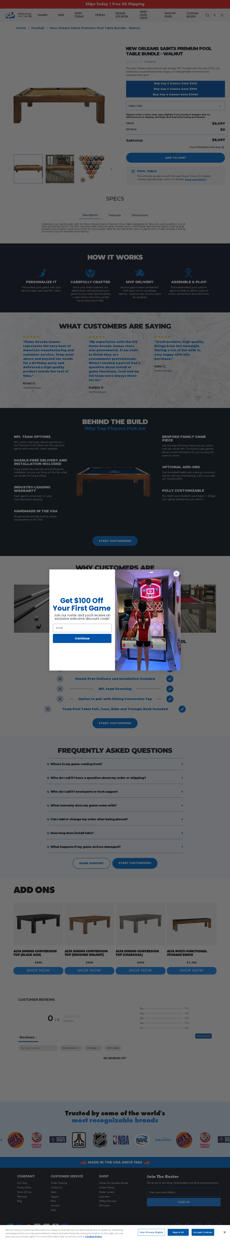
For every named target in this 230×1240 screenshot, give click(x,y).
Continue (82, 638)
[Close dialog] (176, 574)
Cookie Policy (93, 1236)
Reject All (178, 1232)
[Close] (224, 1232)
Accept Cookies (202, 1232)
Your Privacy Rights (151, 1232)
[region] (115, 1232)
